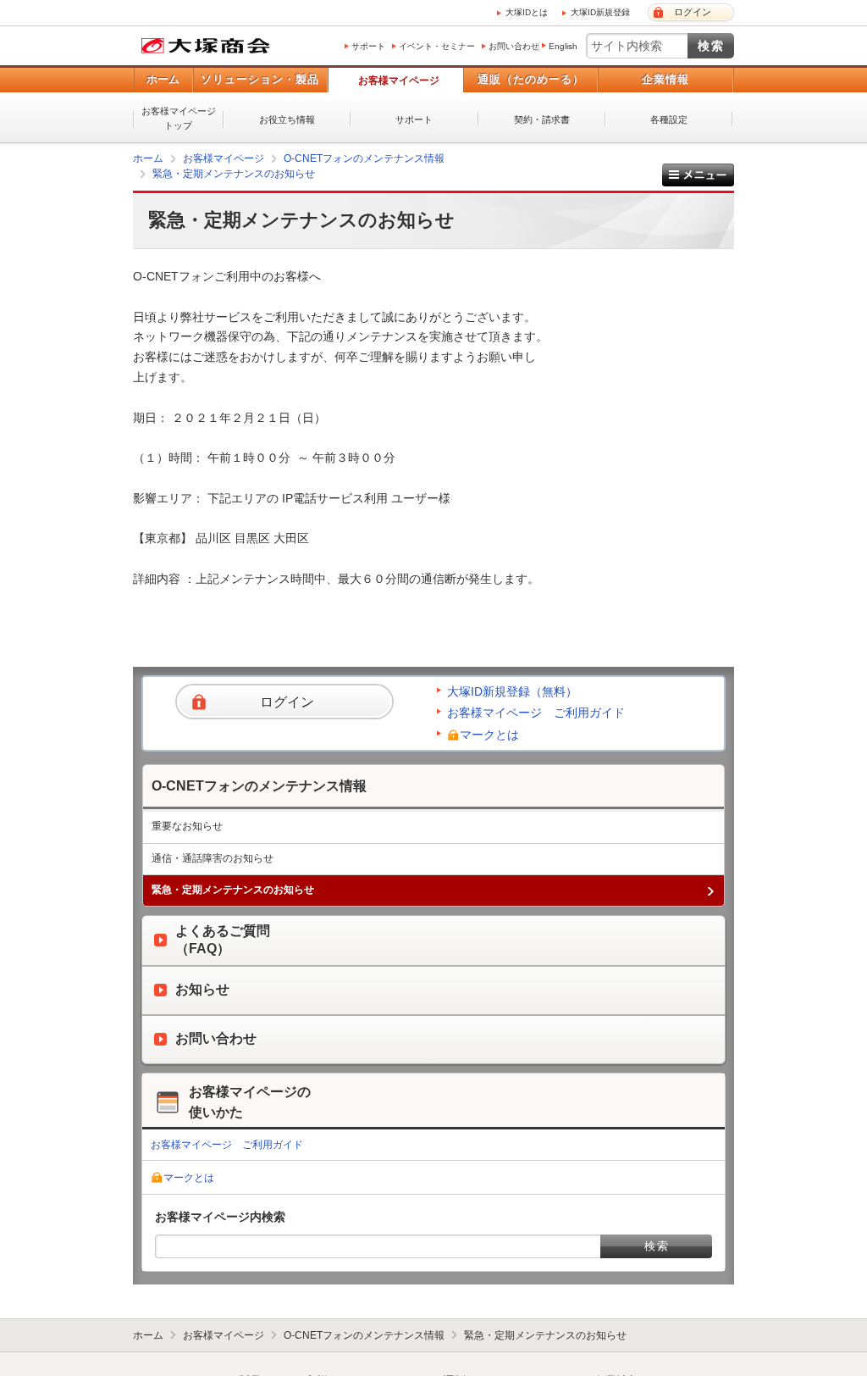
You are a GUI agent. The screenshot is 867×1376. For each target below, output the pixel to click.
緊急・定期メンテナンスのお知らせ (233, 174)
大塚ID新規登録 (600, 12)
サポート (368, 46)
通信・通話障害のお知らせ (212, 858)
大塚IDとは (526, 12)
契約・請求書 (542, 119)
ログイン (692, 12)
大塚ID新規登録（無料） (512, 691)
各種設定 (669, 119)
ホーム (162, 79)
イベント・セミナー (437, 46)
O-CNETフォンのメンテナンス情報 (364, 158)
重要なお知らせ (187, 826)
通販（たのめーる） (531, 79)
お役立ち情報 (287, 119)
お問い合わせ (514, 46)
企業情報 (665, 79)
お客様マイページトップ (178, 118)
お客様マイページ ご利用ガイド (536, 712)
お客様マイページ (398, 80)
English (563, 46)
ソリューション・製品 (260, 79)
